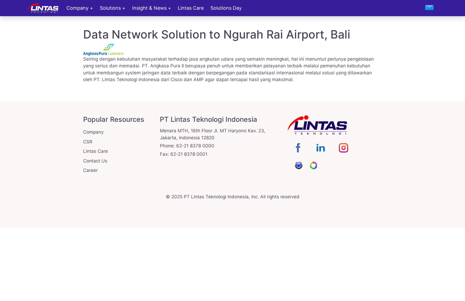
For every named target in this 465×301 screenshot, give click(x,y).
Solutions (110, 8)
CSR (87, 141)
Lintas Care (191, 8)
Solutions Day (226, 8)
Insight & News (149, 8)
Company (77, 8)
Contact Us (95, 161)
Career (90, 170)
